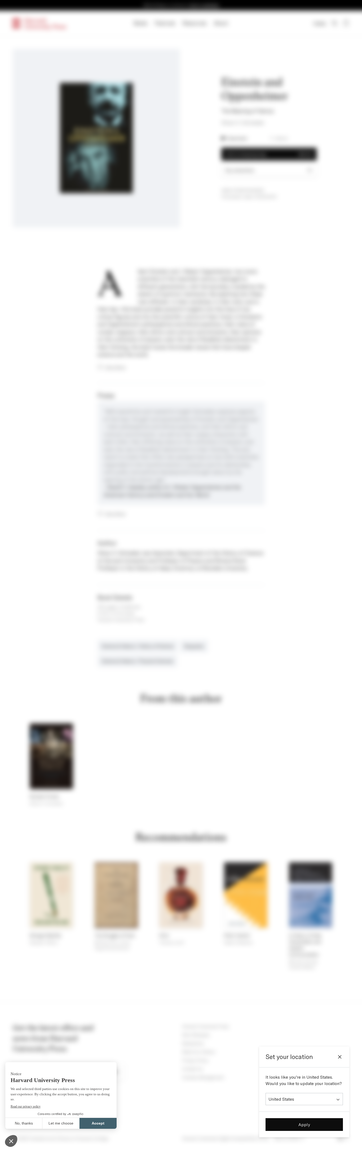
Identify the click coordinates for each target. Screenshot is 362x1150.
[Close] (340, 1057)
